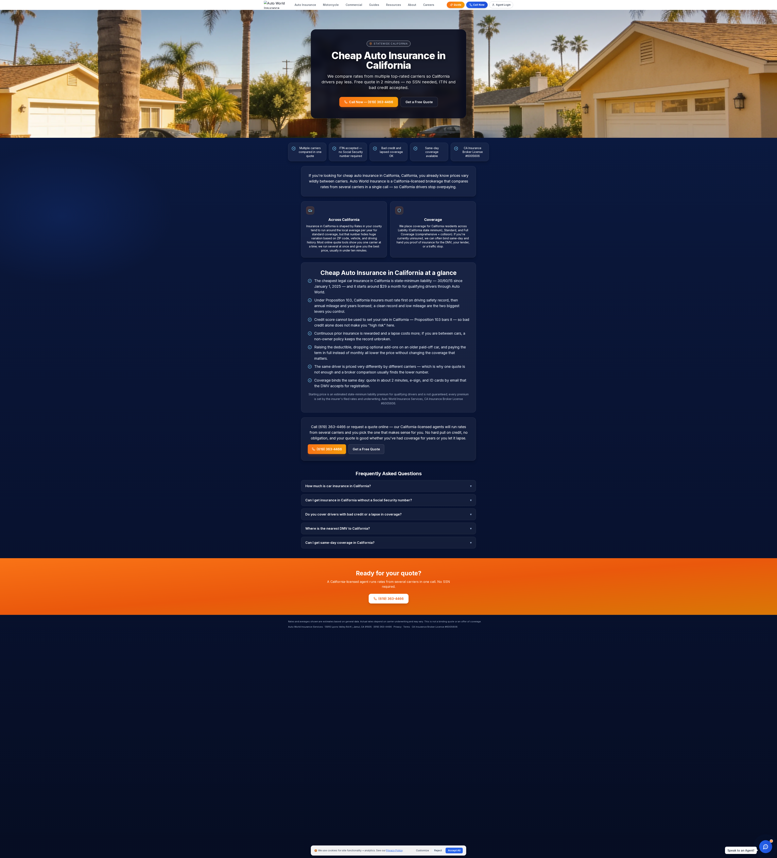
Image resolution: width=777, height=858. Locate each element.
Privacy (397, 626)
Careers (428, 4)
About (412, 4)
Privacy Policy (394, 850)
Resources (393, 4)
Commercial (354, 4)
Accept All (454, 850)
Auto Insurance (305, 4)
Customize (422, 850)
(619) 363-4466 (329, 449)
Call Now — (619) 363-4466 (371, 102)
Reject (438, 850)
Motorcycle (331, 4)
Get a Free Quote (419, 102)
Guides (374, 4)
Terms (406, 626)
